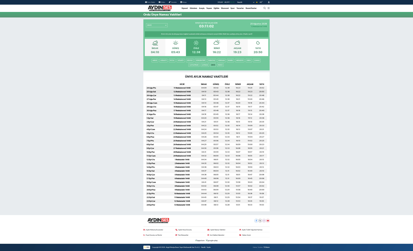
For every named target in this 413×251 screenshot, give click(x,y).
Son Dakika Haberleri (217, 235)
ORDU (249, 60)
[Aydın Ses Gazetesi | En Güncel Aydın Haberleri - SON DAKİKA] (159, 8)
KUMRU (230, 60)
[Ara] (265, 8)
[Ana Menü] (269, 8)
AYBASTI (163, 60)
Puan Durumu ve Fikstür (154, 235)
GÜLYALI (190, 60)
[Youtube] (268, 220)
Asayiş (201, 8)
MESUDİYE (239, 60)
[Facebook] (256, 220)
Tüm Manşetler (183, 235)
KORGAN (221, 60)
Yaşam (209, 8)
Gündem (193, 8)
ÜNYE (213, 65)
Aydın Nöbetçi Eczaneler (154, 230)
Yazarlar (174, 2)
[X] (260, 220)
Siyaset (185, 8)
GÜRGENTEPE (200, 60)
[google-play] (211, 240)
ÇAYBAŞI (205, 65)
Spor (232, 8)
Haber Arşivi (246, 235)
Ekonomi (225, 8)
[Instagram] (264, 220)
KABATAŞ (211, 60)
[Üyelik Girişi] (268, 2)
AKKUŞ (155, 60)
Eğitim (216, 8)
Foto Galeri (151, 2)
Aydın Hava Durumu (185, 230)
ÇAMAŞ (257, 60)
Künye (184, 2)
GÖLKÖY (181, 60)
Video (163, 2)
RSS (147, 247)
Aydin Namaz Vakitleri (217, 230)
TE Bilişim (266, 247)
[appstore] (200, 240)
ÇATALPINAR (194, 65)
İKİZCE (220, 65)
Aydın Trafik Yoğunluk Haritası (252, 230)
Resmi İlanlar (251, 8)
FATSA (172, 60)
